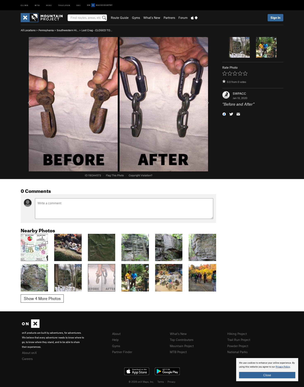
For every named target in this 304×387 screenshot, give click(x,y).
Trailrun (64, 5)
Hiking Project (237, 334)
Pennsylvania (46, 30)
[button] (224, 113)
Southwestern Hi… (68, 30)
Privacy (171, 381)
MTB (37, 5)
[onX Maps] (30, 326)
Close (267, 375)
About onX (29, 353)
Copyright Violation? (140, 175)
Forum (183, 17)
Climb (25, 5)
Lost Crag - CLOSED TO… (96, 30)
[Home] (44, 17)
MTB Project (178, 352)
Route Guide (120, 17)
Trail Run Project (238, 340)
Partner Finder (122, 352)
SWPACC (239, 93)
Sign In (275, 17)
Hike (49, 5)
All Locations (28, 30)
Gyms (136, 17)
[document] (267, 369)
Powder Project (237, 346)
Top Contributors (181, 340)
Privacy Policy (283, 367)
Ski (79, 5)
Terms (160, 381)
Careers (27, 359)
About (116, 334)
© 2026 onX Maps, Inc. (141, 381)
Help (115, 340)
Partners (169, 17)
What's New (151, 17)
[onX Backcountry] (100, 5)
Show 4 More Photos (42, 298)
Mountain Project (182, 346)
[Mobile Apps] (194, 17)
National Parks (237, 352)
